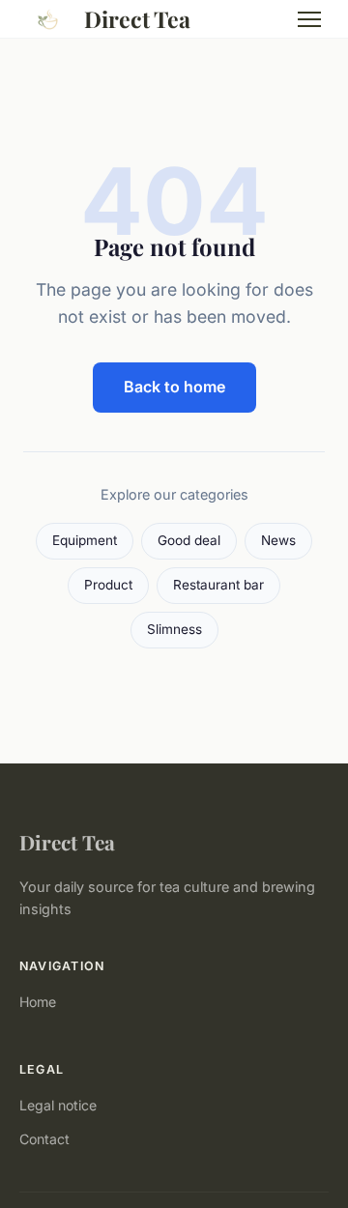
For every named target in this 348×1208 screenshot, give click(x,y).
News (278, 540)
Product (108, 584)
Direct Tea (137, 19)
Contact (44, 1139)
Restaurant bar (218, 584)
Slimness (174, 629)
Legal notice (58, 1105)
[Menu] (309, 19)
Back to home (174, 386)
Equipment (84, 540)
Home (37, 1001)
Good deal (189, 540)
